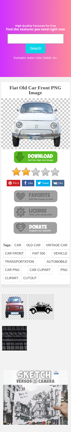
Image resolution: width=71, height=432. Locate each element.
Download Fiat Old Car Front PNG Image (35, 157)
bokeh (47, 58)
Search (35, 48)
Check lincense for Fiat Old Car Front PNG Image (35, 212)
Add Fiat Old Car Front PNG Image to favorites (35, 196)
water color (34, 58)
